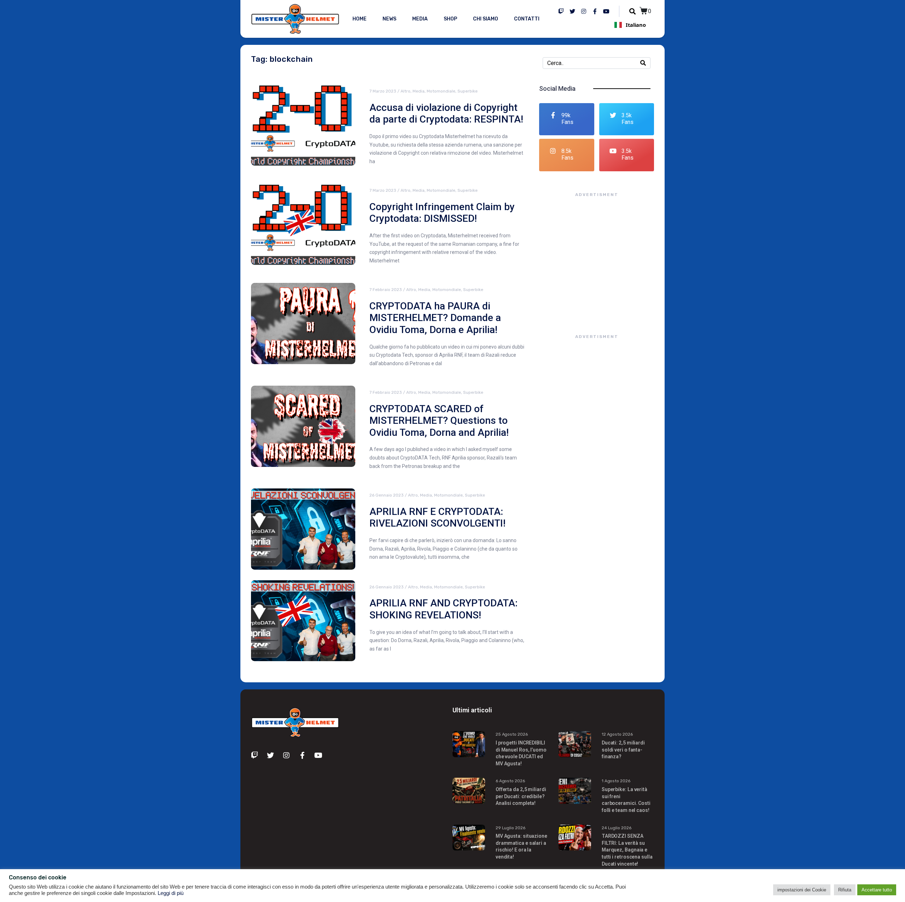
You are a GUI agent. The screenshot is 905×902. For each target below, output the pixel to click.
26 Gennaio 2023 (386, 495)
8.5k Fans (567, 154)
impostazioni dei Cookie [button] (801, 889)
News (389, 19)
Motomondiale (441, 91)
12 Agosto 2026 (617, 734)
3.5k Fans (627, 118)
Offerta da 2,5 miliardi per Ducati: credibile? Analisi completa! (521, 796)
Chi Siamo (485, 19)
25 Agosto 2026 (512, 734)
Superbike (467, 91)
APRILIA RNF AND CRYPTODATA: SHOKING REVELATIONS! (443, 609)
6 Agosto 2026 (510, 780)
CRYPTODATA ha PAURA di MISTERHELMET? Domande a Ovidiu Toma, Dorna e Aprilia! (435, 318)
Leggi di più (170, 893)
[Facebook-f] (595, 11)
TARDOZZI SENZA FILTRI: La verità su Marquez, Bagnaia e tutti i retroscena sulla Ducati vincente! (627, 849)
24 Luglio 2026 (616, 827)
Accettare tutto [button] (877, 889)
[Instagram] (583, 11)
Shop (450, 19)
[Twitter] (572, 11)
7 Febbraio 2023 (385, 289)
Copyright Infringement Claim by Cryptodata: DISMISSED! (442, 213)
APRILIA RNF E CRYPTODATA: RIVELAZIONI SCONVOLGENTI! (437, 517)
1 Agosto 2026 (616, 780)
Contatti (526, 19)
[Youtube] (606, 11)
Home (359, 19)
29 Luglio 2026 (510, 827)
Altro (405, 91)
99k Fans (567, 118)
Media (420, 19)
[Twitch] (561, 11)
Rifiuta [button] (844, 889)
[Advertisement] (596, 258)
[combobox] (630, 24)
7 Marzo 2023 (382, 91)
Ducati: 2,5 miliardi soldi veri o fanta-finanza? (623, 749)
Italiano (636, 24)
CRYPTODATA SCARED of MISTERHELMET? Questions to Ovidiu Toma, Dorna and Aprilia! (439, 420)
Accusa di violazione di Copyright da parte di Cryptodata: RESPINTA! (446, 113)
